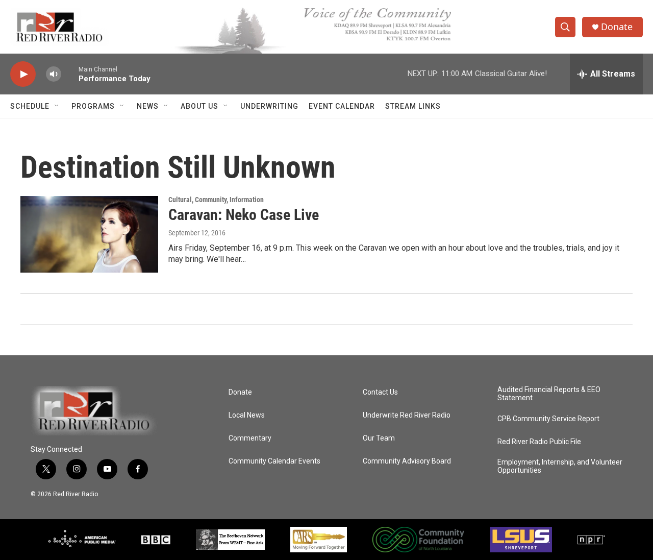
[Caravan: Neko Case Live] (89, 234)
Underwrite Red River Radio (406, 415)
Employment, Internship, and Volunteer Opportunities (559, 466)
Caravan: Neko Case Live (243, 215)
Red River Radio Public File (539, 442)
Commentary (250, 438)
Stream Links (413, 106)
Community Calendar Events (274, 461)
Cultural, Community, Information (216, 200)
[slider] (69, 73)
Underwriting (269, 106)
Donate (617, 26)
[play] (23, 74)
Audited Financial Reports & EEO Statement (548, 394)
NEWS (148, 106)
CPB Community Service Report (548, 419)
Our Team (379, 438)
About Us (199, 106)
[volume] (53, 74)
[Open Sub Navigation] (57, 106)
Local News (247, 415)
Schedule (29, 106)
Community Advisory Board (407, 461)
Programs (93, 106)
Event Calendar (342, 106)
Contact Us (380, 392)
